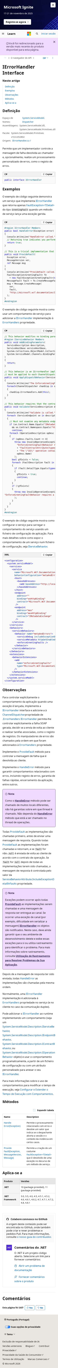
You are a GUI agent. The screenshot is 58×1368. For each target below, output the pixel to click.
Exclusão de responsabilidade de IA (20, 1341)
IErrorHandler (44, 201)
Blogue (29, 1346)
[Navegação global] (3, 33)
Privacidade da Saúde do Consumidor (21, 1354)
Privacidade (8, 1350)
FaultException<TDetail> (40, 205)
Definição (10, 86)
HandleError (26, 767)
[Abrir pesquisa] (37, 33)
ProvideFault (26, 751)
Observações (11, 94)
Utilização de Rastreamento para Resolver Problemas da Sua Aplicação (27, 960)
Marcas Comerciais (37, 1359)
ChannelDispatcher (13, 714)
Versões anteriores (12, 1346)
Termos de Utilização (13, 1359)
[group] (29, 265)
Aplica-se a (10, 102)
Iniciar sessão (48, 33)
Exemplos (10, 90)
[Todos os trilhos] (5, 58)
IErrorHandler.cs (20, 140)
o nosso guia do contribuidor (34, 1237)
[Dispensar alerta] (53, 4)
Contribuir (44, 1346)
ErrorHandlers (10, 322)
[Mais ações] (53, 58)
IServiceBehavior (37, 546)
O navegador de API (21, 57)
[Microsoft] (29, 34)
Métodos (9, 98)
